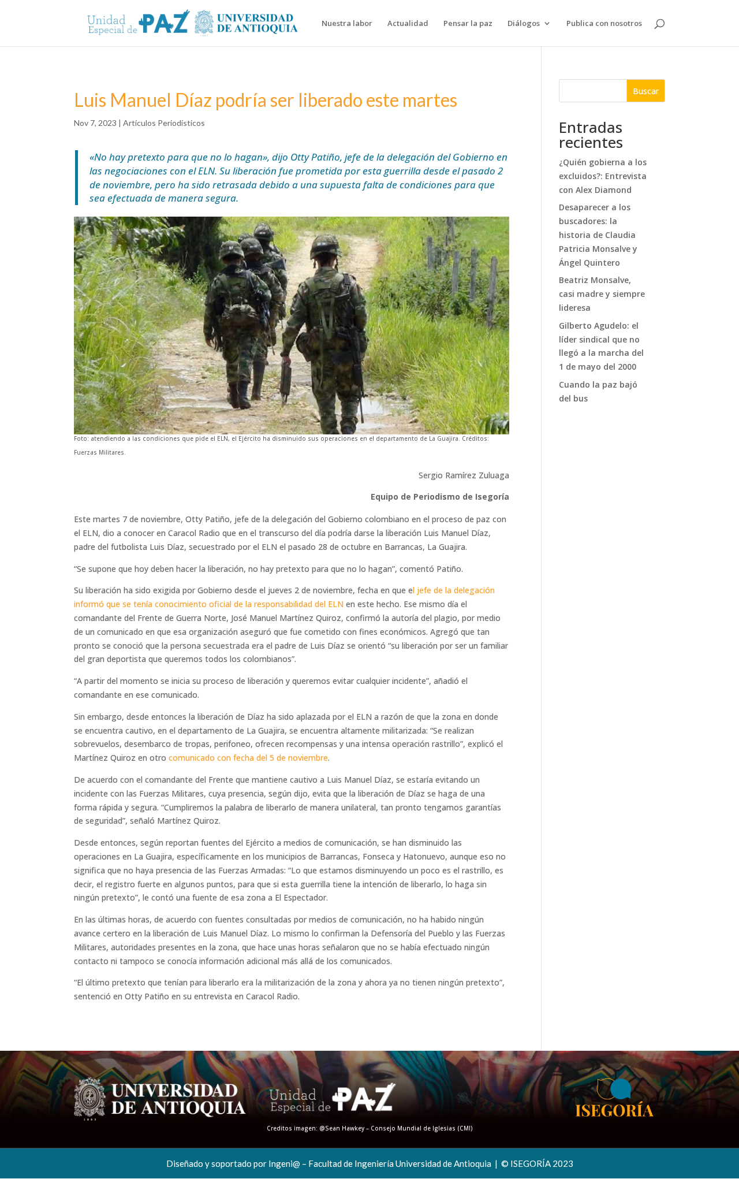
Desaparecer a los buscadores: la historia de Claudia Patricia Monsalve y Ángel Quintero (598, 234)
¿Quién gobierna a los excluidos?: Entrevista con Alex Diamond (603, 176)
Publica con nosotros (604, 23)
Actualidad (407, 23)
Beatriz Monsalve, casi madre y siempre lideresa (602, 293)
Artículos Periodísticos (164, 123)
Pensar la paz (467, 23)
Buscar (646, 90)
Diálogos (523, 23)
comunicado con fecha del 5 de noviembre (248, 757)
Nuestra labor (347, 23)
